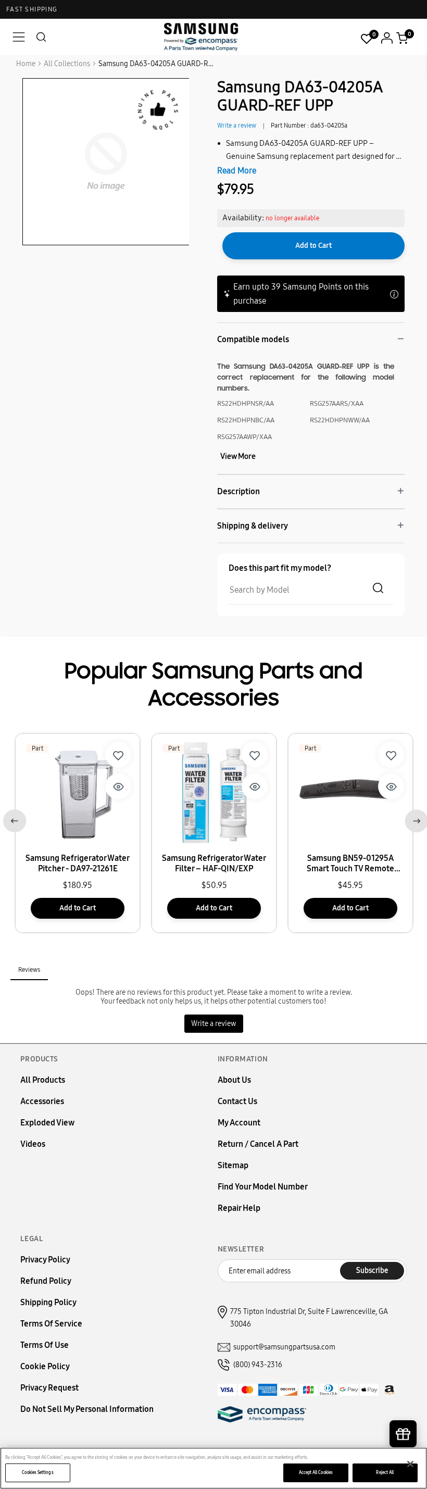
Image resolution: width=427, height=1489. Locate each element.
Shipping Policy (48, 1302)
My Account (239, 1123)
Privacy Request (49, 1388)
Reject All (385, 1472)
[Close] (410, 1464)
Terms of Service (51, 1324)
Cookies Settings (37, 1472)
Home (25, 63)
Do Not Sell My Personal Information (87, 1409)
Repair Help (239, 1208)
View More (238, 456)
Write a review (236, 125)
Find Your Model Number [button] (263, 1187)
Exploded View (47, 1123)
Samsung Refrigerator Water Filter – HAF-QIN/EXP (214, 863)
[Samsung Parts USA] (201, 36)
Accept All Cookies (316, 1472)
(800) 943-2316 (257, 1364)
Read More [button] (236, 171)
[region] (213, 1468)
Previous (12, 819)
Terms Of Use (44, 1345)
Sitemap (233, 1165)
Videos (32, 1144)
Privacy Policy (45, 1260)
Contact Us (237, 1101)
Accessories (42, 1101)
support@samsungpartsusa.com (284, 1347)
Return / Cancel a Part (258, 1144)
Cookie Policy (45, 1366)
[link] (118, 755)
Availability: (243, 217)
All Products (42, 1080)
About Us (234, 1080)
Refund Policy (45, 1281)
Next (414, 819)
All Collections (67, 63)
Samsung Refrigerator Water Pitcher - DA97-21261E (78, 863)
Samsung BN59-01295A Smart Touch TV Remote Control (350, 863)
